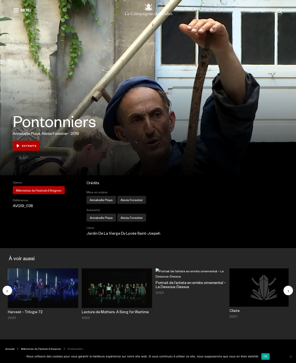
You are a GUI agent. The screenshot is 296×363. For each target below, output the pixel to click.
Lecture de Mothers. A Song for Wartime (115, 311)
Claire (234, 310)
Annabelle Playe (101, 200)
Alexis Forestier (131, 200)
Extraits (29, 145)
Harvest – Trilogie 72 (25, 311)
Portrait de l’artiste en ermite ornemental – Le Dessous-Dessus (191, 284)
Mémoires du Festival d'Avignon (39, 190)
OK (265, 356)
